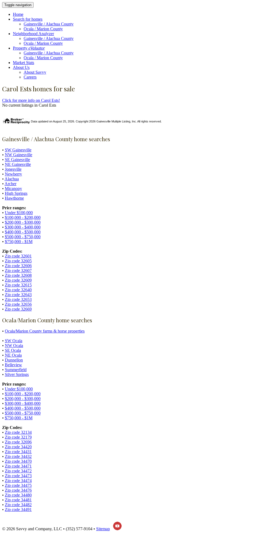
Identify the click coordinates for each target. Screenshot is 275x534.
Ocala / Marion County (43, 29)
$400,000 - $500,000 (23, 232)
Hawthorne (14, 198)
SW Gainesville (18, 150)
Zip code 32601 (18, 256)
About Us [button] (21, 67)
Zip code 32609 (18, 280)
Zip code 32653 (18, 299)
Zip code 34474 (18, 480)
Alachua (12, 179)
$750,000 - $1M (18, 241)
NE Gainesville (18, 164)
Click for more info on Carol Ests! (31, 100)
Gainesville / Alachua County (49, 24)
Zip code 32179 (18, 437)
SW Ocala (13, 340)
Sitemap (103, 528)
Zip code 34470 (18, 461)
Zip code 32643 (18, 294)
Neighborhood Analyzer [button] (33, 33)
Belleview (13, 365)
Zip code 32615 (18, 285)
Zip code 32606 (18, 265)
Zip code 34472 (18, 471)
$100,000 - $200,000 (23, 217)
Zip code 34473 (18, 475)
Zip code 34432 (18, 456)
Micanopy (13, 188)
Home (18, 14)
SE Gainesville (17, 159)
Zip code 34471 (18, 466)
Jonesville (13, 169)
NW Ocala (14, 345)
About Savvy (35, 72)
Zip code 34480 (18, 495)
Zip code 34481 (18, 500)
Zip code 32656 (18, 304)
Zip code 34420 (18, 447)
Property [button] (29, 48)
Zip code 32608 (18, 275)
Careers (30, 77)
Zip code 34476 (18, 490)
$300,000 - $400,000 (23, 227)
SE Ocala (13, 350)
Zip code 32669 (18, 309)
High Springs (16, 193)
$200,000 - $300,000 (23, 222)
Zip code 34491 (18, 509)
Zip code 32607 (18, 270)
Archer (10, 183)
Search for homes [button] (27, 19)
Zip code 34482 (18, 504)
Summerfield (16, 369)
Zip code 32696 (18, 442)
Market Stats (23, 62)
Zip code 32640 (18, 289)
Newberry (13, 174)
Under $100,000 (19, 212)
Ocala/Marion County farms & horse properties (45, 331)
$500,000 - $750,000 (23, 236)
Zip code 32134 (18, 432)
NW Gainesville (18, 154)
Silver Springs (17, 374)
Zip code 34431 (18, 451)
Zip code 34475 (18, 485)
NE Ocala (13, 355)
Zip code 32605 (18, 261)
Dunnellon (14, 360)
